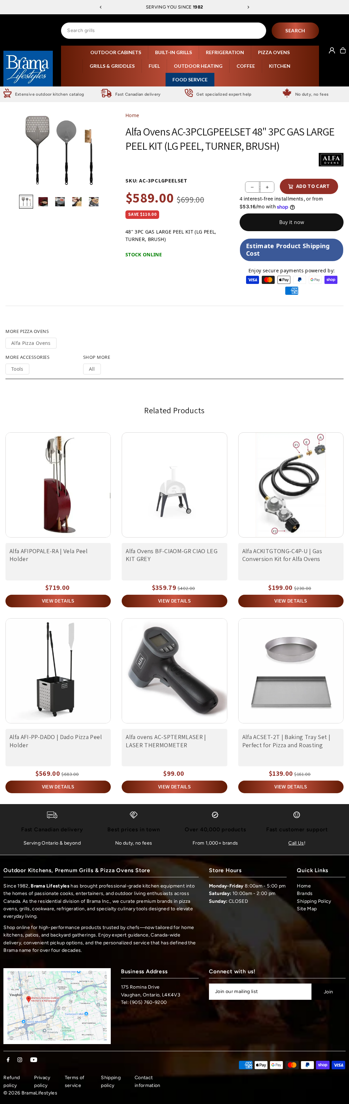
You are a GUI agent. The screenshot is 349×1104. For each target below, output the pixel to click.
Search (295, 30)
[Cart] (343, 50)
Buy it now (291, 222)
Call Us (296, 843)
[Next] (248, 7)
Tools (17, 369)
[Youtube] (33, 1060)
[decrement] (252, 187)
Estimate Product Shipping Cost (288, 249)
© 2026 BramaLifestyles (30, 1093)
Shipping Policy (314, 901)
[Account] (332, 50)
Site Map (307, 909)
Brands (305, 893)
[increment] (267, 187)
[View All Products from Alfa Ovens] (331, 159)
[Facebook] (8, 1060)
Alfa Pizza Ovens (31, 343)
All (92, 369)
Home (132, 115)
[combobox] (163, 30)
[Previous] (100, 7)
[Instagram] (19, 1060)
